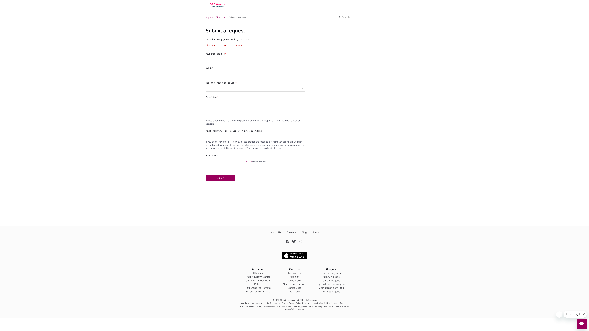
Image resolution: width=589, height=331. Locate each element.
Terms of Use (275, 303)
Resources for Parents (258, 287)
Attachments (212, 155)
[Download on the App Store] (294, 258)
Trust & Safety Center (257, 276)
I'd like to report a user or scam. (226, 45)
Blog (304, 232)
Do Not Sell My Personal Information (332, 303)
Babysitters (294, 273)
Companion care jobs (331, 287)
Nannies (294, 276)
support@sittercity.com (294, 309)
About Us (275, 232)
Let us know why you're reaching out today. (227, 39)
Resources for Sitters (258, 291)
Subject (209, 68)
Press (315, 232)
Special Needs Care (294, 284)
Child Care (294, 280)
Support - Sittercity (215, 17)
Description (211, 97)
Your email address (215, 53)
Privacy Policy (295, 303)
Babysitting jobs (331, 273)
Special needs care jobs (331, 284)
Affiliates (258, 273)
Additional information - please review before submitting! (234, 130)
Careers (291, 232)
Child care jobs (331, 280)
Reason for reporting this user (220, 82)
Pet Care (294, 291)
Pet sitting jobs (331, 291)
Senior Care (294, 287)
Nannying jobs (331, 276)
